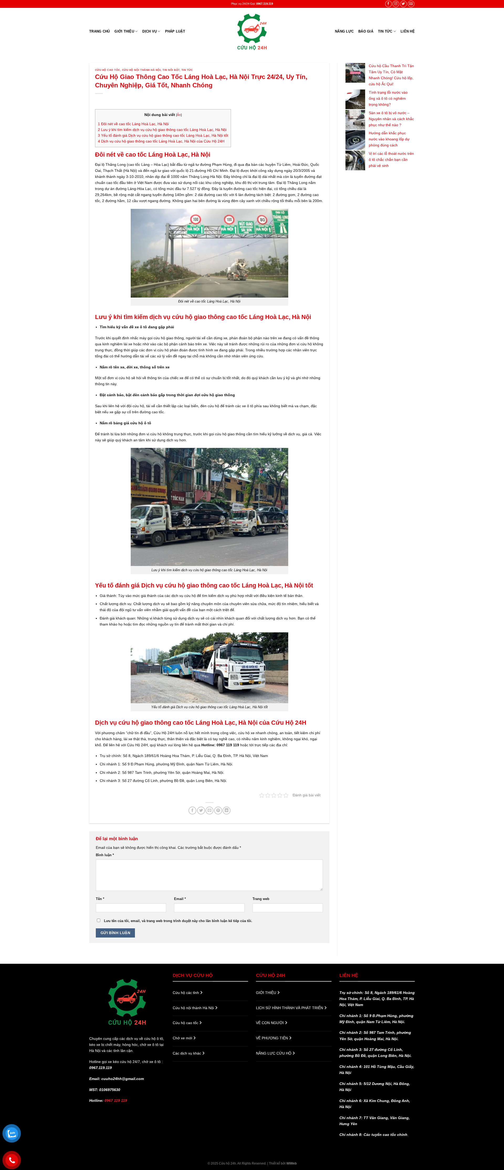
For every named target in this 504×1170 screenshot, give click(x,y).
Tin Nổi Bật (171, 69)
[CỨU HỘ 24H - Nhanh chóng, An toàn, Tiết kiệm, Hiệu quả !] (252, 31)
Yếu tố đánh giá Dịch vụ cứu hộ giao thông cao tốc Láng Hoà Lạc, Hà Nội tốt (163, 135)
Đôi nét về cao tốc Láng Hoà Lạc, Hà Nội (133, 124)
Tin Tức (385, 31)
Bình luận (105, 855)
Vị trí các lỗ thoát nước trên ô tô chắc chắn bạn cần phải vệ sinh (391, 159)
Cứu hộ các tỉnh (186, 993)
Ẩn (179, 115)
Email (180, 899)
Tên (100, 899)
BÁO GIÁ (365, 31)
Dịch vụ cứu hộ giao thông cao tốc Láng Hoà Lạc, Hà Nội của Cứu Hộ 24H (161, 141)
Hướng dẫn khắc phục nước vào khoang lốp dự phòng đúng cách (389, 139)
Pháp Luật (175, 31)
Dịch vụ (149, 31)
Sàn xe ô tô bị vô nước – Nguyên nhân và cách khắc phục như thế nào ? (391, 119)
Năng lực (344, 31)
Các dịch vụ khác (187, 1053)
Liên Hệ (408, 31)
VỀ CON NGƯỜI (270, 1023)
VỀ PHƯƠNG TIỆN (272, 1038)
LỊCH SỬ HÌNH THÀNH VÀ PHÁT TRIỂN (290, 1008)
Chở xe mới (183, 1038)
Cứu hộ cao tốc (107, 69)
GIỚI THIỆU (124, 31)
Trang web (261, 899)
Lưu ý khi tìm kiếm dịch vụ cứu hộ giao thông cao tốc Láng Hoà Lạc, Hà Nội (162, 130)
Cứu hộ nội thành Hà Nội (141, 69)
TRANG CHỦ (99, 31)
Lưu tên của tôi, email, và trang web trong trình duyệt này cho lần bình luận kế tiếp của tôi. (178, 921)
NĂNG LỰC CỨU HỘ (274, 1053)
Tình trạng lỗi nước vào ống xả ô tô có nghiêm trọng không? (388, 98)
